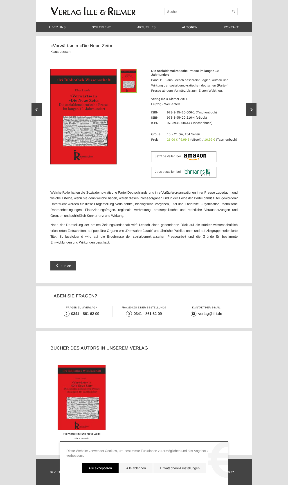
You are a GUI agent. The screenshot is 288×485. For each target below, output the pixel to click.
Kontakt (231, 27)
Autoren (190, 27)
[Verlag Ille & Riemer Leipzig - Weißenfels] (92, 11)
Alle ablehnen (136, 468)
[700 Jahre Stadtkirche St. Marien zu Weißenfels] (37, 109)
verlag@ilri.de (210, 314)
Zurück (66, 266)
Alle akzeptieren (100, 468)
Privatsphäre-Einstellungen (180, 468)
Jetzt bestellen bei (168, 156)
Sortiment (101, 27)
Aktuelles (146, 27)
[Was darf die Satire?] (251, 109)
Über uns (57, 27)
